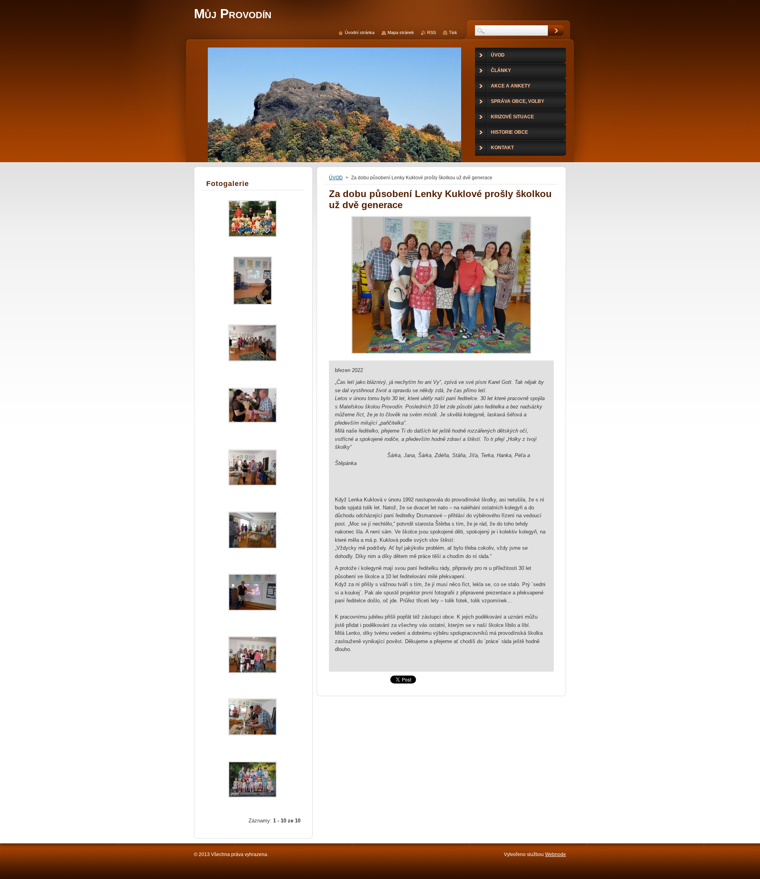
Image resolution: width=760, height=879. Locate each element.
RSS (431, 32)
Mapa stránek (401, 32)
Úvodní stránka (359, 32)
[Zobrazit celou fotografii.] (252, 225)
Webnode (555, 854)
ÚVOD (336, 177)
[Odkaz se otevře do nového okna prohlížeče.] (441, 354)
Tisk (453, 32)
